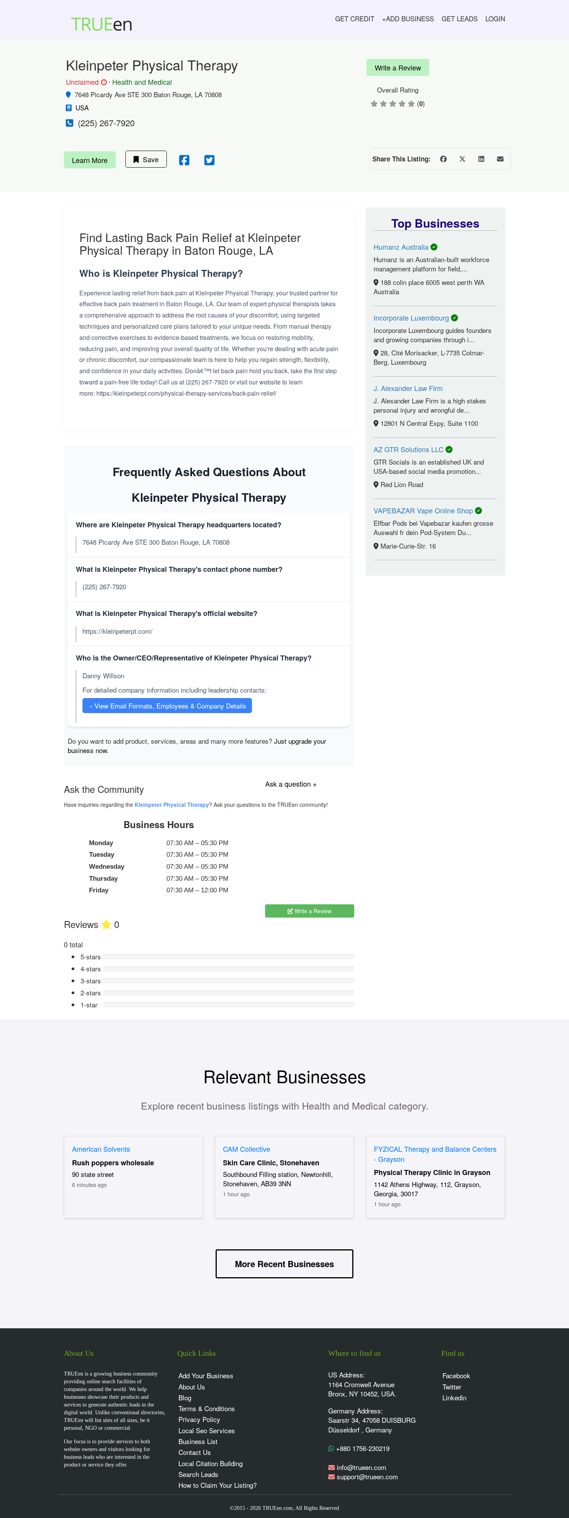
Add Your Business (205, 1375)
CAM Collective (246, 1149)
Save (149, 159)
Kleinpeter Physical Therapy (172, 804)
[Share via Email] (500, 159)
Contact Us (194, 1452)
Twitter (451, 1386)
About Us (191, 1386)
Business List (198, 1441)
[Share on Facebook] (443, 159)
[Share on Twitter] (462, 159)
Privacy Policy (199, 1419)
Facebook (456, 1375)
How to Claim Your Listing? (217, 1485)
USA (82, 107)
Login (495, 18)
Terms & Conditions (206, 1408)
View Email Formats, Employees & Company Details (167, 705)
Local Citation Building (210, 1463)
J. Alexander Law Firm (408, 388)
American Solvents (101, 1149)
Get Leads (460, 18)
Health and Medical (142, 82)
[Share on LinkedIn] (481, 159)
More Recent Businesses (284, 1263)
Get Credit (354, 18)
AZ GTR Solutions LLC (410, 449)
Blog (184, 1397)
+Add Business (408, 18)
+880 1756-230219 (361, 1448)
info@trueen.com (361, 1467)
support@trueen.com (367, 1476)
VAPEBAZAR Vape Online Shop (424, 510)
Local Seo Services (206, 1430)
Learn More (90, 160)
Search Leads (198, 1474)
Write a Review (398, 67)
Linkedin (454, 1397)
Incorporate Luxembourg (412, 317)
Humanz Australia (402, 247)
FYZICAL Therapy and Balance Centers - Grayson (435, 1154)
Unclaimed (85, 82)
